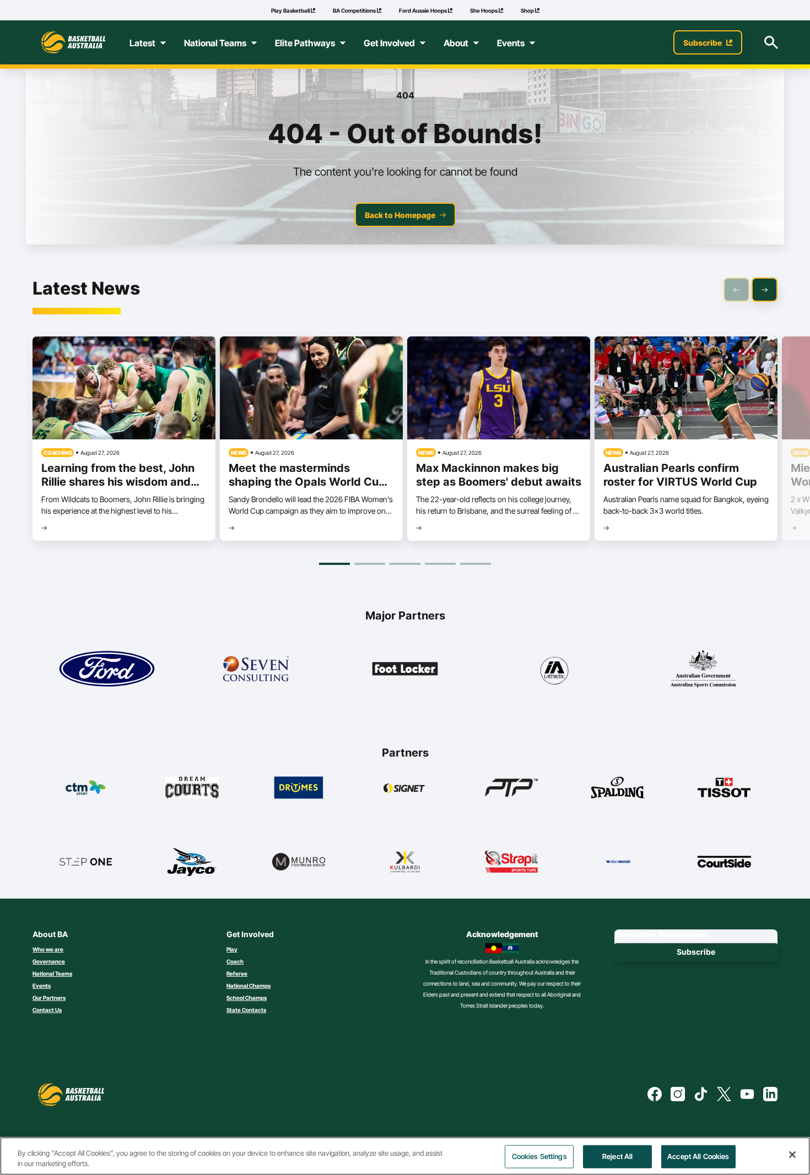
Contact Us (47, 1010)
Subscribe (696, 951)
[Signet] (405, 787)
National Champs (248, 985)
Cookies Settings (539, 1156)
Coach (235, 961)
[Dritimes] (299, 787)
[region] (405, 1156)
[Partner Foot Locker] (405, 669)
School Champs (246, 997)
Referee (236, 973)
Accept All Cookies (698, 1156)
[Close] (792, 1155)
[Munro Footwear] (299, 862)
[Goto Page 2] (369, 564)
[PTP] (511, 787)
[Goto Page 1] (334, 564)
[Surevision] (618, 862)
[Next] (764, 290)
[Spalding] (618, 787)
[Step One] (85, 862)
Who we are (48, 949)
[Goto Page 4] (440, 564)
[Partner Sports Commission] (703, 669)
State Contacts (246, 1010)
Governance (49, 961)
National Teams (52, 973)
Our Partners (49, 997)
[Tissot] (724, 787)
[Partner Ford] (106, 669)
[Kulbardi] (405, 862)
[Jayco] (192, 862)
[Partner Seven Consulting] (255, 669)
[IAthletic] (553, 669)
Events (42, 985)
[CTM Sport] (85, 787)
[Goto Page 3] (405, 564)
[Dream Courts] (192, 787)
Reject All (617, 1156)
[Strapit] (511, 862)
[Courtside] (724, 862)
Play (231, 949)
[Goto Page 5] (475, 564)
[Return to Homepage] (73, 42)
